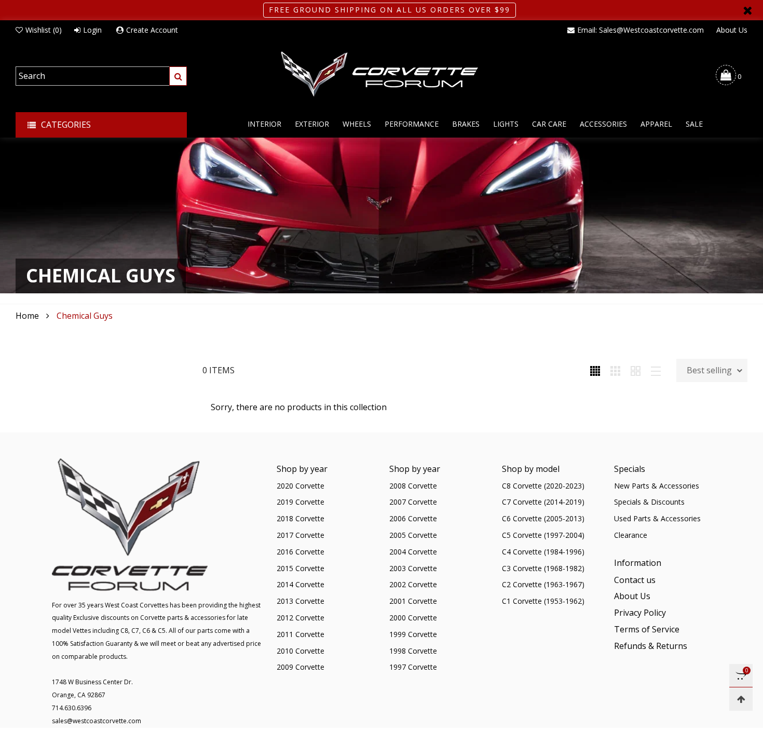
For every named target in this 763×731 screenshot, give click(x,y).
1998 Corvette (413, 651)
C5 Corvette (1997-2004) (543, 535)
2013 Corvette (300, 601)
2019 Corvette (300, 502)
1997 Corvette (413, 667)
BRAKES (466, 124)
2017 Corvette (300, 535)
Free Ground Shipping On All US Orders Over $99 (389, 10)
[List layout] (656, 370)
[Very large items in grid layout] (636, 370)
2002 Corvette (413, 584)
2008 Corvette (413, 486)
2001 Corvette (413, 601)
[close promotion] (747, 10)
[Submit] (178, 76)
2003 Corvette (413, 568)
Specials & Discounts (649, 502)
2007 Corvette (413, 502)
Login (92, 30)
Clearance (630, 535)
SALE (694, 124)
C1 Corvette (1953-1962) (543, 601)
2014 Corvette (300, 584)
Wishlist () (43, 30)
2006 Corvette (413, 518)
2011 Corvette (300, 634)
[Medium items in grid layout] (595, 370)
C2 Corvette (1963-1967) (543, 584)
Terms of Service (646, 629)
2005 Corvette (413, 535)
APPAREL (656, 124)
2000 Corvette (413, 617)
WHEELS (357, 124)
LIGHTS (506, 124)
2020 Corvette (300, 486)
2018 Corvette (300, 518)
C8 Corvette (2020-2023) (543, 486)
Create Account (152, 30)
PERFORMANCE (412, 124)
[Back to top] (741, 699)
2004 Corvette (413, 552)
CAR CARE (549, 124)
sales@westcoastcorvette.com (96, 720)
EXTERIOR (312, 124)
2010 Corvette (300, 651)
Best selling (709, 370)
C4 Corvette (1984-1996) (543, 552)
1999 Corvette (413, 634)
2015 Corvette (300, 568)
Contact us (635, 580)
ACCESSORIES (603, 124)
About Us (731, 30)
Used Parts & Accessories (657, 518)
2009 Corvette (300, 667)
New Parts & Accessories (656, 486)
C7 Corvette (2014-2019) (543, 502)
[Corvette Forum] (381, 75)
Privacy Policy (640, 612)
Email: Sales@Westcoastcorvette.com (640, 30)
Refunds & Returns (650, 646)
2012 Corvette (300, 617)
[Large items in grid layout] (615, 370)
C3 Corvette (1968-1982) (543, 568)
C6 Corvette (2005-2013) (543, 518)
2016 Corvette (300, 552)
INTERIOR (264, 124)
